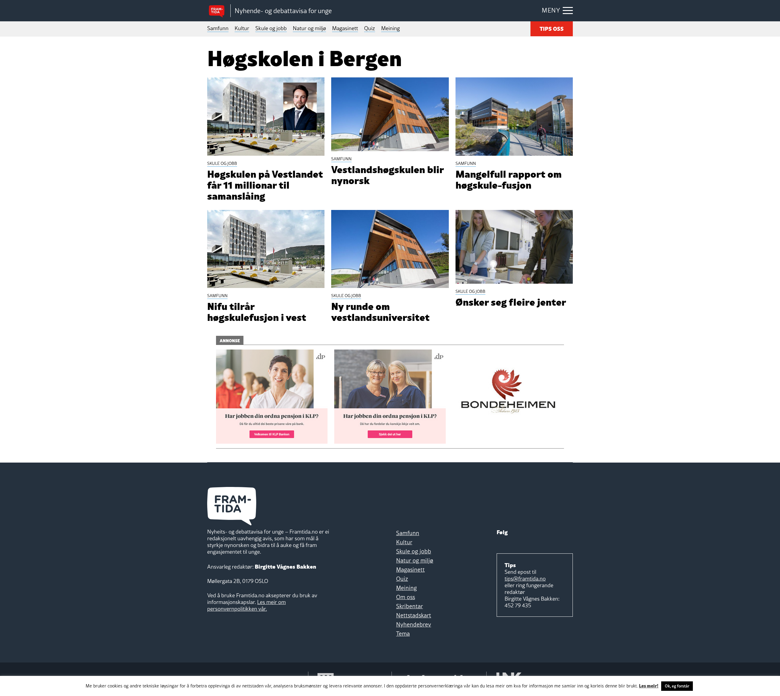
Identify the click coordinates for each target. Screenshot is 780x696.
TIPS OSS (552, 28)
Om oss (405, 597)
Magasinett (345, 28)
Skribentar (409, 606)
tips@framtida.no (525, 578)
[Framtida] (218, 10)
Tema (403, 633)
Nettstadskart (413, 615)
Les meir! (648, 685)
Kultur (242, 28)
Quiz (369, 28)
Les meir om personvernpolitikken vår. (246, 605)
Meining (390, 28)
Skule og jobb (271, 28)
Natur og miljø (309, 28)
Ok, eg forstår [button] (677, 686)
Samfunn (218, 28)
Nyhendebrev (413, 624)
